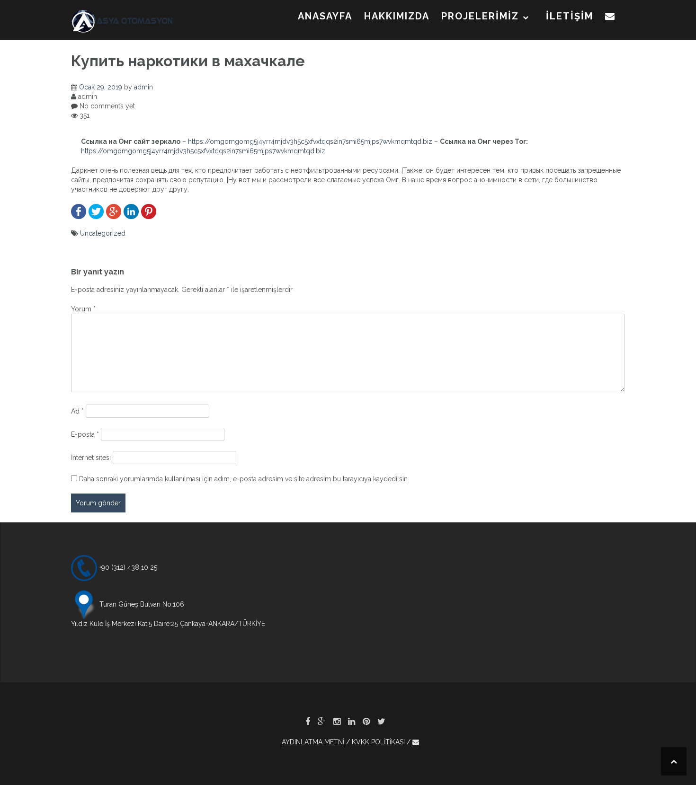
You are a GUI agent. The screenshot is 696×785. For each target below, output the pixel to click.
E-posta (85, 434)
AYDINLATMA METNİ (313, 742)
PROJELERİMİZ (480, 16)
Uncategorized (102, 233)
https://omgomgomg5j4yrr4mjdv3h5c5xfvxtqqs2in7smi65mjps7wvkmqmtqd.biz (310, 141)
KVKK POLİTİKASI (378, 742)
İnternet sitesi (91, 457)
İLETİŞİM (569, 16)
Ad (77, 411)
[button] (610, 17)
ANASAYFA (325, 16)
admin (143, 87)
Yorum (83, 309)
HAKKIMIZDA (396, 16)
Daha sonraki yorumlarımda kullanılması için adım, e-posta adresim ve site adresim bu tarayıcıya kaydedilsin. (244, 479)
